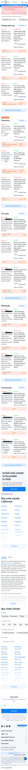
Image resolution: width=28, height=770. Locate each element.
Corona (3, 537)
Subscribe (14, 711)
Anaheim (4, 506)
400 (21, 624)
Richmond (18, 536)
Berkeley (4, 518)
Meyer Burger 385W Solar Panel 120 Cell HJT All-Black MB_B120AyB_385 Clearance (19, 130)
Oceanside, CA (9, 19)
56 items (21, 25)
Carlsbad (4, 525)
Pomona (17, 525)
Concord (4, 533)
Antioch (4, 510)
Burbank (4, 522)
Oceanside (18, 506)
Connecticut (5, 673)
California (4, 662)
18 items (21, 120)
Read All (13, 603)
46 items (21, 305)
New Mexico (19, 667)
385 (15, 624)
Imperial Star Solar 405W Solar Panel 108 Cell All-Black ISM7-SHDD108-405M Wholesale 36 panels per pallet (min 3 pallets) (20, 361)
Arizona (3, 652)
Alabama (4, 647)
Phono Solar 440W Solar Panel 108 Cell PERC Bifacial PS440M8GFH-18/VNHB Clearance (19, 89)
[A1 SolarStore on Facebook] (2, 726)
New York (18, 673)
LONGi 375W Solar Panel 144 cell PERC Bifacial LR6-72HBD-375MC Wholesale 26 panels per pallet (20, 315)
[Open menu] (2, 2)
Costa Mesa (5, 541)
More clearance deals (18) (13, 206)
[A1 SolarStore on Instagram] (7, 726)
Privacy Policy (19, 720)
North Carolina (20, 678)
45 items (21, 387)
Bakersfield (5, 514)
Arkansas (4, 657)
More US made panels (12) (12, 298)
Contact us (6, 763)
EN (9, 753)
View (14, 409)
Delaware (4, 678)
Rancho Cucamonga (19, 530)
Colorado (4, 667)
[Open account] (23, 2)
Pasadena (18, 522)
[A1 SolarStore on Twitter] (4, 726)
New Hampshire (20, 657)
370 (4, 624)
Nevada (17, 652)
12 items (21, 213)
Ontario (17, 510)
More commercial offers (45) (13, 465)
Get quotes (14, 489)
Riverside (18, 539)
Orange (17, 514)
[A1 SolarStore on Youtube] (9, 726)
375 (9, 624)
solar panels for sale (8, 563)
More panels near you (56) (13, 110)
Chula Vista (5, 529)
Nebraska (18, 647)
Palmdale (18, 518)
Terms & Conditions (14, 758)
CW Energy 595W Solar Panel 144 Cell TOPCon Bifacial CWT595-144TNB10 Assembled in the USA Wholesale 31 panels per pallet (20, 275)
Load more (14, 546)
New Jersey (19, 662)
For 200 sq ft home (8, 633)
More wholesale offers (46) (13, 380)
